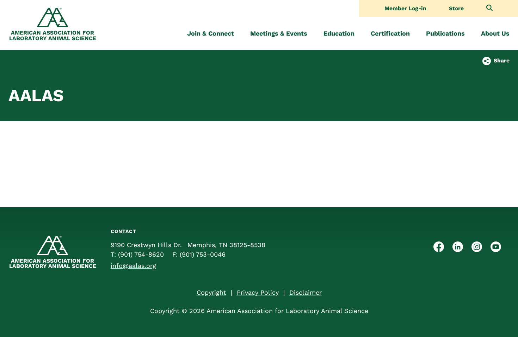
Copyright (211, 292)
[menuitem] (210, 33)
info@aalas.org (133, 265)
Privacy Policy (258, 292)
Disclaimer (305, 292)
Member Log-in (405, 8)
